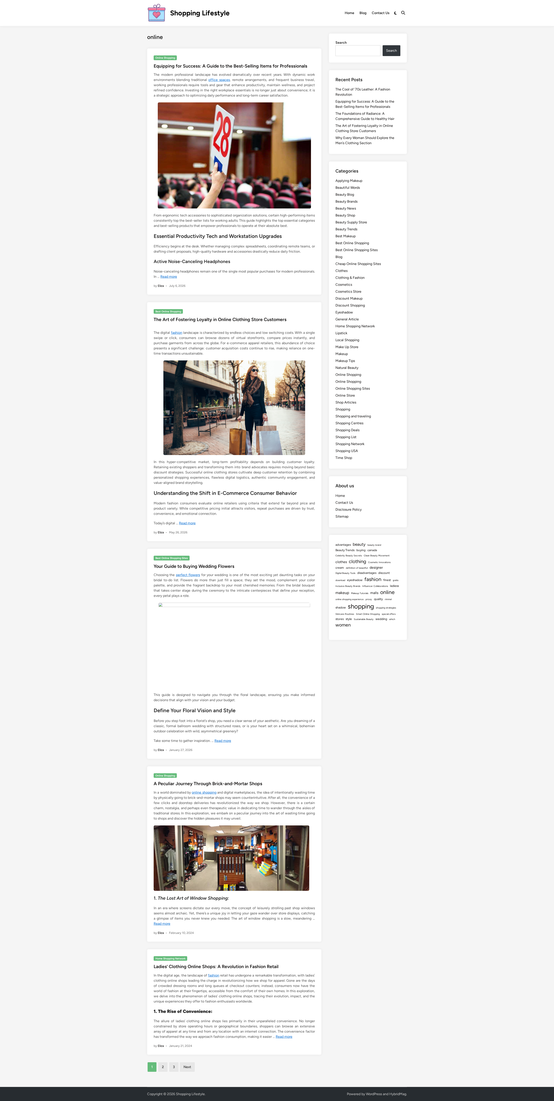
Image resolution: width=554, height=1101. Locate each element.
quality (378, 599)
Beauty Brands (346, 201)
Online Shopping (165, 57)
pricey (369, 599)
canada (372, 550)
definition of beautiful (357, 568)
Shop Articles (345, 402)
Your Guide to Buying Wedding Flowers (194, 566)
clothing (357, 561)
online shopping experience (349, 599)
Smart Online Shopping (368, 614)
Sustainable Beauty (364, 619)
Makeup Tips (345, 361)
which (392, 619)
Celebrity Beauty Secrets (348, 555)
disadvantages (366, 573)
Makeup (341, 354)
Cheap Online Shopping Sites (358, 264)
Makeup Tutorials (359, 593)
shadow (340, 607)
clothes (341, 562)
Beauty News (345, 208)
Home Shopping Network (170, 958)
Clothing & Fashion (350, 278)
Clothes (341, 271)
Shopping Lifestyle (200, 13)
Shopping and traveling (353, 416)
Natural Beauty (346, 368)
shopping (361, 606)
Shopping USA (346, 451)
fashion (176, 333)
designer (376, 567)
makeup (342, 592)
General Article (347, 319)
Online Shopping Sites (352, 388)
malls (374, 593)
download (340, 580)
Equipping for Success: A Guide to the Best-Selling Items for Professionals (230, 66)
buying (361, 550)
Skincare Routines (344, 614)
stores (339, 619)
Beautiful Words (347, 188)
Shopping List (345, 437)
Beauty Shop (345, 215)
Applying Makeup (348, 181)
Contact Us (380, 13)
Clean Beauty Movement (377, 555)
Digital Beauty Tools (345, 573)
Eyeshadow (344, 312)
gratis (395, 580)
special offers (389, 614)
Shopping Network (349, 444)
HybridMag (397, 1094)
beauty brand (374, 545)
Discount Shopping (350, 305)
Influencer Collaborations (375, 586)
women (343, 625)
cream (339, 567)
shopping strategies (386, 607)
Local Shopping (347, 340)
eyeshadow (354, 580)
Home (349, 13)
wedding (381, 619)
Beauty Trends (346, 229)
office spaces (219, 80)
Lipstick (341, 333)
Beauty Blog (344, 194)
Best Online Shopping (168, 311)
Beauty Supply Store (351, 222)
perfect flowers (188, 575)
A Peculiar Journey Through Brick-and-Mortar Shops (208, 783)
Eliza (161, 286)
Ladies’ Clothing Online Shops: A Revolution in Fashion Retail (216, 966)
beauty (359, 544)
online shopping (204, 792)
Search (341, 42)
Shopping (342, 409)
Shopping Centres (349, 423)
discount (384, 573)
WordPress (374, 1094)
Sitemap (341, 516)
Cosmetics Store (348, 291)
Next (187, 1067)
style (349, 619)
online (387, 592)
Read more (168, 276)
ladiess (394, 586)
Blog (363, 13)
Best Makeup (345, 236)
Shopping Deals (347, 430)
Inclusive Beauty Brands (347, 586)
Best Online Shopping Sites (171, 558)
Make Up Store (346, 347)
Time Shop (343, 458)
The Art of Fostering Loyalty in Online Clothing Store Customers (220, 319)
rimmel (388, 599)
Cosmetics (343, 285)
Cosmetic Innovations (379, 562)
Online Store (345, 395)
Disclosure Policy (348, 509)
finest (387, 580)
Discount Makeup (348, 298)
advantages (343, 544)
